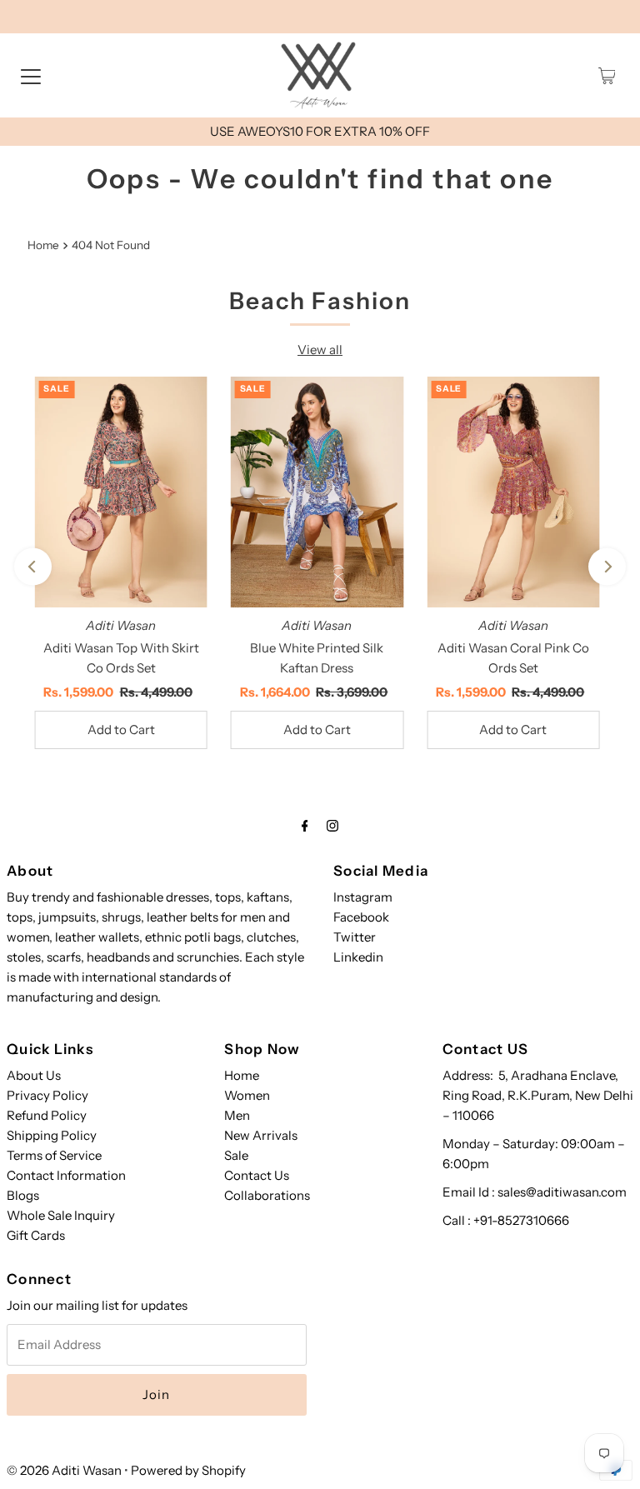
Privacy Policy (47, 1095)
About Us (34, 1075)
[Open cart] (607, 75)
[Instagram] (332, 826)
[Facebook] (305, 826)
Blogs (23, 1195)
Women (247, 1095)
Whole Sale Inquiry (61, 1215)
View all (320, 349)
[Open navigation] (30, 76)
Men (237, 1115)
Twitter (354, 937)
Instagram (362, 897)
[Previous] (33, 567)
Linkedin (358, 957)
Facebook (361, 917)
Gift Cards (36, 1235)
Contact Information (66, 1175)
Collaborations (267, 1195)
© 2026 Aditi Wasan (64, 1470)
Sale (236, 1155)
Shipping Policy (52, 1135)
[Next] (607, 567)
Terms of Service (54, 1155)
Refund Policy (47, 1115)
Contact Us (256, 1175)
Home (43, 245)
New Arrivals (261, 1135)
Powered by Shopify (188, 1470)
